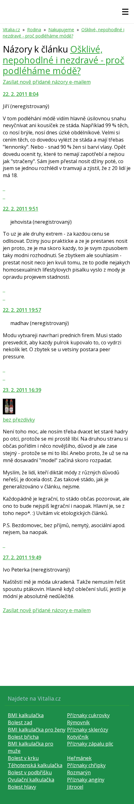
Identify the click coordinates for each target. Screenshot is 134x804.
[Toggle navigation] (125, 11)
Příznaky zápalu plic (90, 743)
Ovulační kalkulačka (31, 779)
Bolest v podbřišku (30, 772)
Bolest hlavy (22, 786)
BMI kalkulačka (26, 715)
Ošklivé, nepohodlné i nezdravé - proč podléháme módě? (63, 33)
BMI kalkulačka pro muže (30, 747)
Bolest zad (20, 722)
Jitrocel (75, 786)
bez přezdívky (19, 419)
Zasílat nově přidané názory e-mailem (47, 81)
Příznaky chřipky (86, 765)
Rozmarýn (79, 772)
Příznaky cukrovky (88, 715)
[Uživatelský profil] (9, 412)
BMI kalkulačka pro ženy (36, 729)
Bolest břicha (23, 736)
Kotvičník (78, 736)
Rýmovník (78, 722)
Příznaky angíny (85, 779)
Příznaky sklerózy (87, 729)
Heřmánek (79, 758)
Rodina (34, 29)
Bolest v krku (23, 758)
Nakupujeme (61, 29)
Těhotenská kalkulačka (35, 765)
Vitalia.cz (11, 29)
